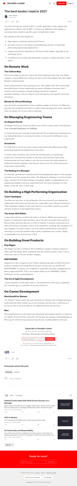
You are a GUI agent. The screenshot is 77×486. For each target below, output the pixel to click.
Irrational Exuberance (17, 128)
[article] (38, 406)
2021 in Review (10, 417)
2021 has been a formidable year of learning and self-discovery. (25, 420)
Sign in (71, 3)
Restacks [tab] (16, 372)
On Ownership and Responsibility (18, 430)
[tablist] (12, 372)
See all (8, 445)
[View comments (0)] (13, 21)
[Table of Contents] (2, 243)
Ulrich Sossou (13, 15)
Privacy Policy (52, 345)
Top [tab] (6, 395)
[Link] (1, 66)
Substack (29, 482)
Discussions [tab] (18, 395)
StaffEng (33, 128)
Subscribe (61, 3)
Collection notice (51, 473)
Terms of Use (47, 343)
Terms (43, 473)
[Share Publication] (54, 3)
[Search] (50, 3)
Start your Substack (33, 477)
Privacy (37, 473)
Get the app (48, 477)
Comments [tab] (8, 372)
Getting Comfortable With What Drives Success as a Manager (26, 402)
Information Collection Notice (38, 345)
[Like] (5, 439)
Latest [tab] (11, 395)
